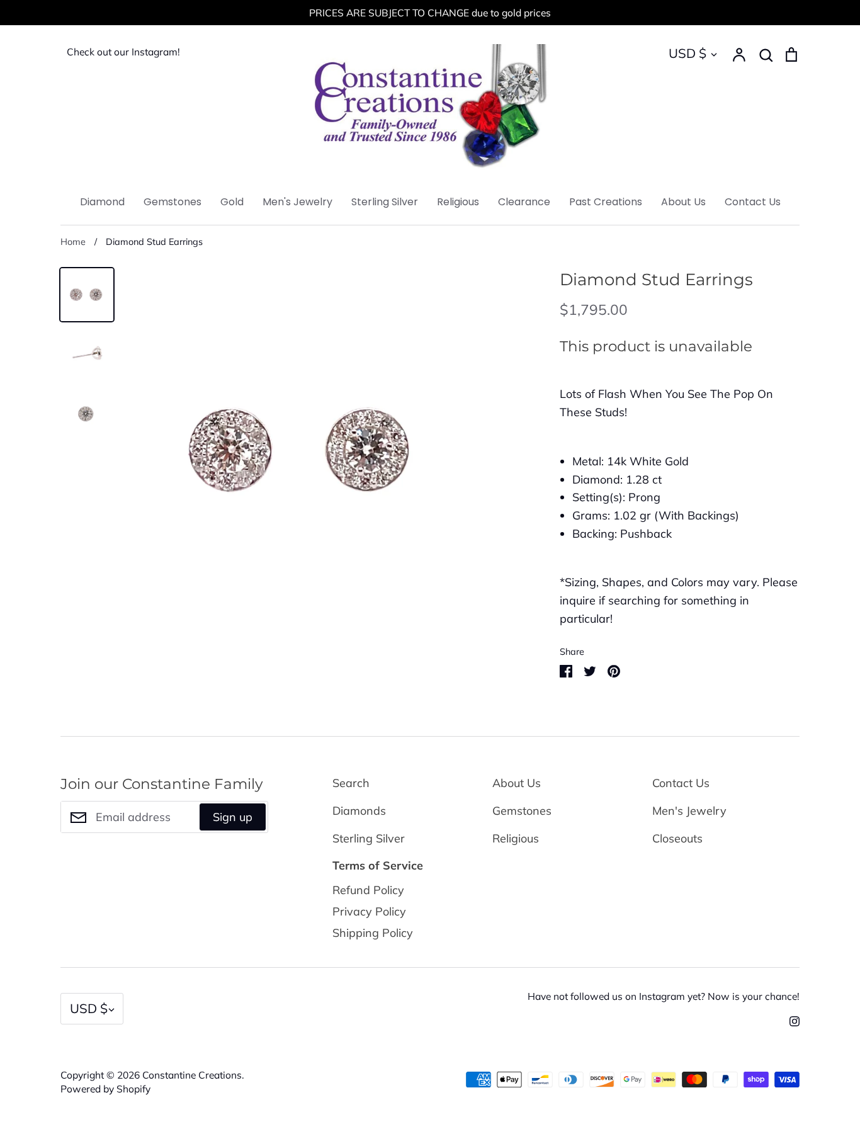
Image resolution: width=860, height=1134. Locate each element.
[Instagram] (790, 1020)
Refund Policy (368, 890)
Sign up (232, 817)
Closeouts (677, 838)
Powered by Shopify (105, 1088)
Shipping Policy (372, 933)
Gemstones (172, 202)
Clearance (524, 202)
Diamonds (359, 810)
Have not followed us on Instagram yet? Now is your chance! (664, 996)
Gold (232, 202)
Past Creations (605, 202)
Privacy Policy (369, 911)
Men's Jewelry (297, 202)
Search (351, 783)
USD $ (687, 53)
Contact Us (753, 202)
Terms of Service (377, 865)
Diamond (102, 202)
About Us (683, 202)
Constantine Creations (192, 1075)
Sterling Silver (384, 202)
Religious (458, 202)
